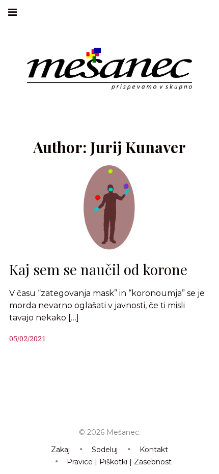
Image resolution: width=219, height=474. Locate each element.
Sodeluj (105, 449)
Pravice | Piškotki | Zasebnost (119, 461)
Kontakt (154, 449)
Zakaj (60, 449)
